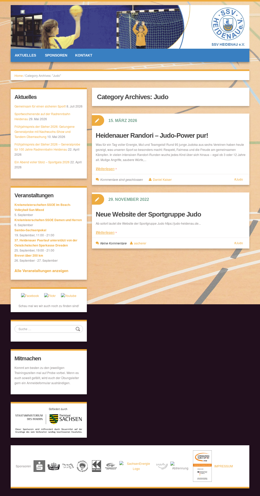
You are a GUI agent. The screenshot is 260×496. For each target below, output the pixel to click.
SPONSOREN (56, 55)
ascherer (140, 243)
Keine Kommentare (113, 243)
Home (18, 75)
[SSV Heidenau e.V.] (130, 26)
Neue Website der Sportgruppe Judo (148, 214)
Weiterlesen (105, 168)
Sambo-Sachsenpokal (30, 230)
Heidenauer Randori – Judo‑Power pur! (152, 135)
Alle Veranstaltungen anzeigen (41, 270)
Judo (239, 179)
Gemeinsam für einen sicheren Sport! (40, 106)
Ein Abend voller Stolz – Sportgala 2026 (42, 162)
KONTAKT (83, 55)
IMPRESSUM (223, 466)
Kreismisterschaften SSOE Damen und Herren (48, 220)
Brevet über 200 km (28, 255)
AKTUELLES (25, 55)
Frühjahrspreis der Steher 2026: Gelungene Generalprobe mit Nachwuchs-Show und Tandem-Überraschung (44, 131)
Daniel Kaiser (162, 179)
